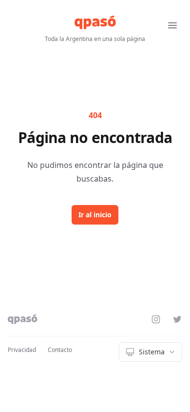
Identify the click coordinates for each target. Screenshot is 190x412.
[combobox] (150, 352)
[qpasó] (95, 22)
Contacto (60, 350)
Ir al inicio (95, 214)
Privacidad (22, 350)
